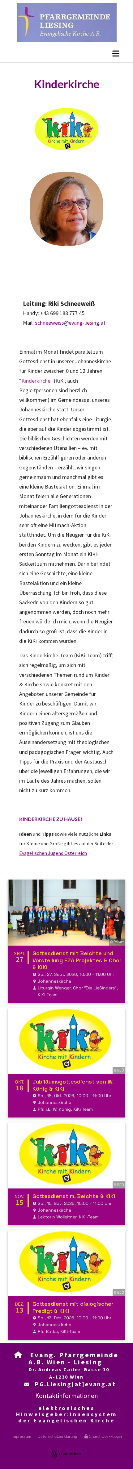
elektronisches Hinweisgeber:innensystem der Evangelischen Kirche (66, 1414)
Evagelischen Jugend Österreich (53, 853)
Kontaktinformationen (66, 1396)
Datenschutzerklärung (57, 1436)
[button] (116, 53)
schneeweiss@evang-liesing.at (70, 322)
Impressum (21, 1436)
